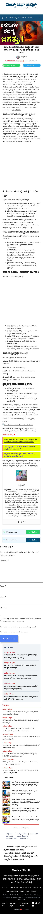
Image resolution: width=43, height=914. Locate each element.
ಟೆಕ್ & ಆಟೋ (9, 836)
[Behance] (24, 522)
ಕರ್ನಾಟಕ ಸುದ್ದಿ (20, 61)
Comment (4, 560)
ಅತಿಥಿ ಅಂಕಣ (9, 834)
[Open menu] (2, 17)
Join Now (34, 532)
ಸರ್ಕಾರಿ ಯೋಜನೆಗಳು (8, 759)
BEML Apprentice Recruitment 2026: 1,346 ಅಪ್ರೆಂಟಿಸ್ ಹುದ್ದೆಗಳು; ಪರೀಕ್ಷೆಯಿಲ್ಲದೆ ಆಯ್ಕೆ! (21, 687)
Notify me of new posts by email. (15, 632)
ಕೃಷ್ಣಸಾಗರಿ (24, 56)
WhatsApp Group (10, 65)
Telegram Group (28, 65)
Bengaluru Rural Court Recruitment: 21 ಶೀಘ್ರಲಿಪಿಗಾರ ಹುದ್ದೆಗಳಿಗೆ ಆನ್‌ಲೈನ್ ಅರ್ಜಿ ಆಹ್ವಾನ (21, 698)
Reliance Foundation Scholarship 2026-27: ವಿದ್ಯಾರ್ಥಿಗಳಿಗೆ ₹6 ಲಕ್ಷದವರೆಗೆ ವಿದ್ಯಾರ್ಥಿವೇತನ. (20, 772)
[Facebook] (19, 522)
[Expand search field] (38, 17)
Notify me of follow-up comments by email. (19, 627)
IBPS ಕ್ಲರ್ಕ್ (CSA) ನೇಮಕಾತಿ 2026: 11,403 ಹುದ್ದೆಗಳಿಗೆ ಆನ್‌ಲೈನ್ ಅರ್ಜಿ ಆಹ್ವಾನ (20, 666)
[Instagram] (21, 522)
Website (3, 608)
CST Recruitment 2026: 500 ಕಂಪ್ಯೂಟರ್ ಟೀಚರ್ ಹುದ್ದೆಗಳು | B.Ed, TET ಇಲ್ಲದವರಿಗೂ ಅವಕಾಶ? (20, 755)
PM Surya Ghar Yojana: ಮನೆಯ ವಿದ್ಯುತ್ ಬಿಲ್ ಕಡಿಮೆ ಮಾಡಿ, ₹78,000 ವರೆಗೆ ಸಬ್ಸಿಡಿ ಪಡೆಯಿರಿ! (20, 763)
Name (3, 586)
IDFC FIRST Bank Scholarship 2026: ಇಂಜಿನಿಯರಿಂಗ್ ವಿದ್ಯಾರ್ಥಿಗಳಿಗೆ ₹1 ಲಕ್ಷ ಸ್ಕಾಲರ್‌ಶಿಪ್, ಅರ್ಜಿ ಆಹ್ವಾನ (20, 677)
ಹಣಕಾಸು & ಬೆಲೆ (24, 838)
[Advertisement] (21, 166)
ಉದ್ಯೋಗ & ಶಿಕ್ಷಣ (9, 652)
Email (3, 597)
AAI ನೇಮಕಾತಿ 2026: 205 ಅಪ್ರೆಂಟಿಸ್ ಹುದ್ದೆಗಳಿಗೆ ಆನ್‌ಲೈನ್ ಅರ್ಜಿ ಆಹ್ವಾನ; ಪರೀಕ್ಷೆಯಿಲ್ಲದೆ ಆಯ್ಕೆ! (20, 656)
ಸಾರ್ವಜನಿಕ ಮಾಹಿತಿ (9, 683)
